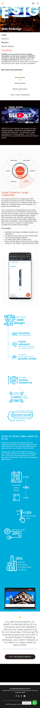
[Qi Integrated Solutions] (2, 3)
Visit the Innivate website (20, 657)
